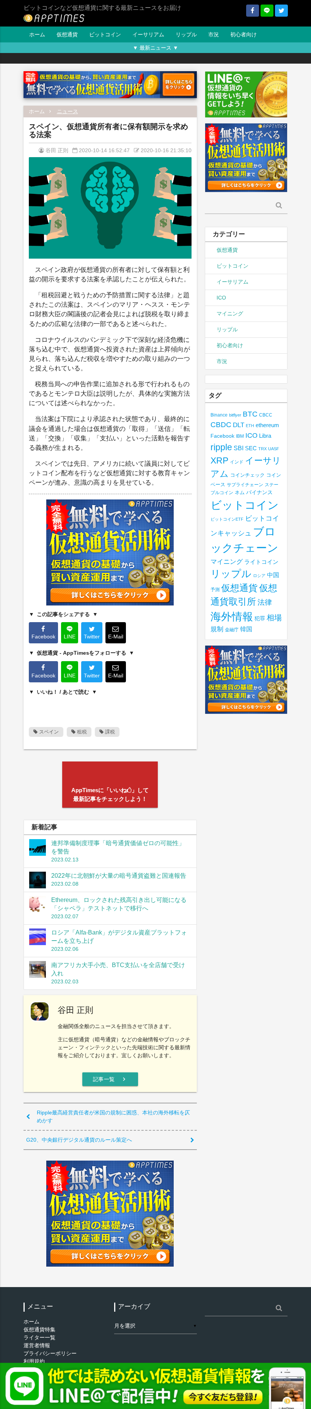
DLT (238, 425)
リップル (186, 34)
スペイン (48, 732)
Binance (219, 414)
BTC (250, 414)
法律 (265, 602)
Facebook (222, 436)
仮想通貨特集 (39, 1329)
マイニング (230, 314)
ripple (221, 447)
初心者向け (243, 34)
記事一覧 (110, 1079)
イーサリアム (148, 34)
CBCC (265, 414)
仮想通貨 (67, 34)
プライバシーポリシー (50, 1353)
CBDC (220, 425)
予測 (215, 589)
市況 (213, 34)
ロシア (259, 575)
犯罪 (259, 618)
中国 (273, 574)
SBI (238, 448)
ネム (240, 492)
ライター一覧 (39, 1337)
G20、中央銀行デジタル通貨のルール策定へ (79, 1140)
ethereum (267, 425)
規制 (216, 629)
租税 (81, 732)
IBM (240, 436)
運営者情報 (37, 1345)
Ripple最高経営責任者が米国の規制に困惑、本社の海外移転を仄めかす (113, 1116)
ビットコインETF (226, 519)
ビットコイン (105, 34)
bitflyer (235, 415)
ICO (221, 298)
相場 (274, 617)
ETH (250, 425)
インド (236, 462)
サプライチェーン (245, 484)
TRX (262, 448)
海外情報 (231, 616)
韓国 (246, 629)
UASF (273, 448)
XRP (219, 460)
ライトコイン (261, 562)
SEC (251, 448)
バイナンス (259, 492)
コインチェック (247, 475)
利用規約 (34, 1361)
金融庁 (232, 629)
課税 (109, 732)
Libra (265, 435)
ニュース (67, 111)
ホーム (37, 34)
